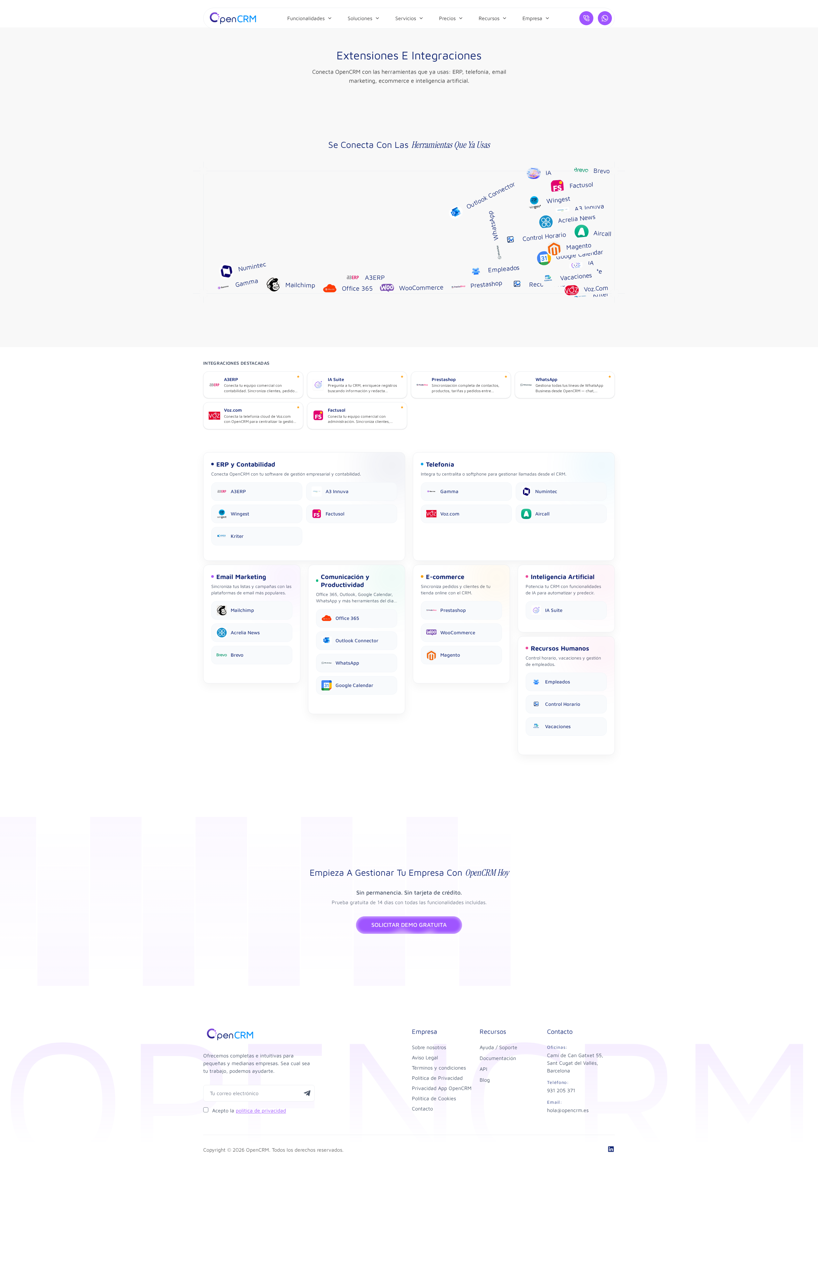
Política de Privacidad (437, 1078)
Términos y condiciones (439, 1068)
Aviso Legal (425, 1057)
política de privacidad (261, 1110)
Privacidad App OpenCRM (442, 1088)
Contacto (422, 1108)
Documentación (498, 1058)
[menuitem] (310, 18)
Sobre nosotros (429, 1047)
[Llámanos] (586, 18)
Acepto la (249, 1110)
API (483, 1069)
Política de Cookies (434, 1098)
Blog (485, 1080)
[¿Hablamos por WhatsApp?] (605, 18)
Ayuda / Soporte (498, 1047)
